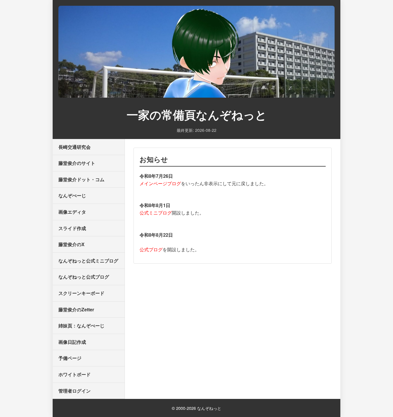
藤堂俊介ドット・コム (81, 179)
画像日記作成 (72, 342)
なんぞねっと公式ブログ (83, 276)
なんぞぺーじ (72, 195)
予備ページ (69, 358)
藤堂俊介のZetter (76, 309)
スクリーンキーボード (81, 293)
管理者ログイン (74, 390)
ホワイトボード (74, 374)
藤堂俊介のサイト (76, 163)
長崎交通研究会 (74, 147)
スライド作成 (72, 228)
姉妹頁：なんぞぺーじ (81, 325)
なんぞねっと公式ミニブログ (88, 260)
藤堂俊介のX (71, 244)
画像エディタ (72, 211)
